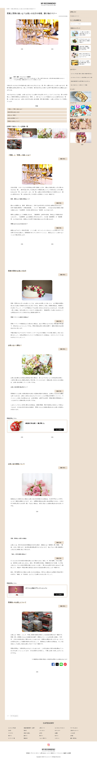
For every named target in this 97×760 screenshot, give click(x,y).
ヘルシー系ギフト (43, 738)
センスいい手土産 (12, 727)
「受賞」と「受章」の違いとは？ (15, 109)
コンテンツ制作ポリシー (52, 753)
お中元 (40, 733)
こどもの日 (72, 733)
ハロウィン (57, 738)
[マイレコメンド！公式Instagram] (48, 745)
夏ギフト (25, 735)
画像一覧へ (63, 158)
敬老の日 (25, 738)
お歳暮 (56, 733)
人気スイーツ (42, 727)
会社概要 (69, 753)
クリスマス (10, 733)
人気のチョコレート (74, 730)
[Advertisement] (22, 60)
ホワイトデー (57, 730)
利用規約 (28, 753)
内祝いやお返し (27, 733)
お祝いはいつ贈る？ (12, 115)
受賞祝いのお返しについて (13, 121)
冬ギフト (56, 735)
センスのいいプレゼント (60, 727)
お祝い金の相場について (13, 118)
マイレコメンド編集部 (25, 76)
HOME (8, 8)
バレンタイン (42, 730)
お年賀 (71, 735)
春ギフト (10, 735)
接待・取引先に (73, 738)
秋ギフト (41, 735)
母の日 (25, 730)
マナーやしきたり (14, 715)
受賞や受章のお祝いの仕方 (13, 112)
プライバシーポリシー (35, 753)
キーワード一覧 (11, 738)
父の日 (9, 730)
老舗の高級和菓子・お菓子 (29, 727)
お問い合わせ (43, 753)
